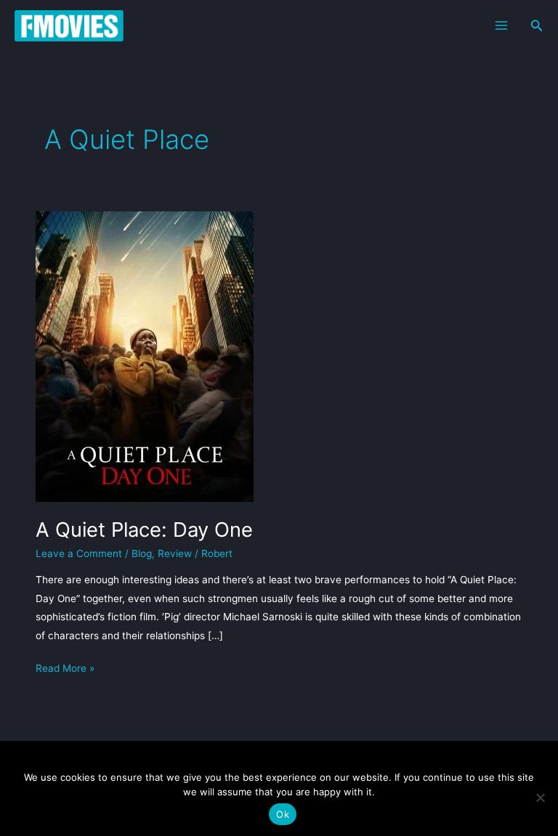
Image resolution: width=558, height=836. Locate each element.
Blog (142, 553)
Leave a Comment (79, 553)
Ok (282, 814)
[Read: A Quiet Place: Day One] (145, 356)
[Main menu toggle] (501, 26)
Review (175, 553)
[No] (540, 797)
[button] (536, 26)
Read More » (65, 670)
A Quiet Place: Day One (144, 529)
